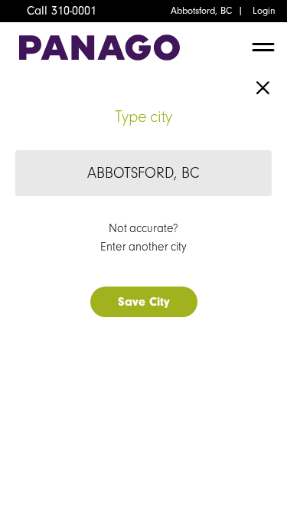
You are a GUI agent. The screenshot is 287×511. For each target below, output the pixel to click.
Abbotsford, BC (201, 10)
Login (264, 10)
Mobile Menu (263, 51)
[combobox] (143, 173)
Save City (144, 302)
